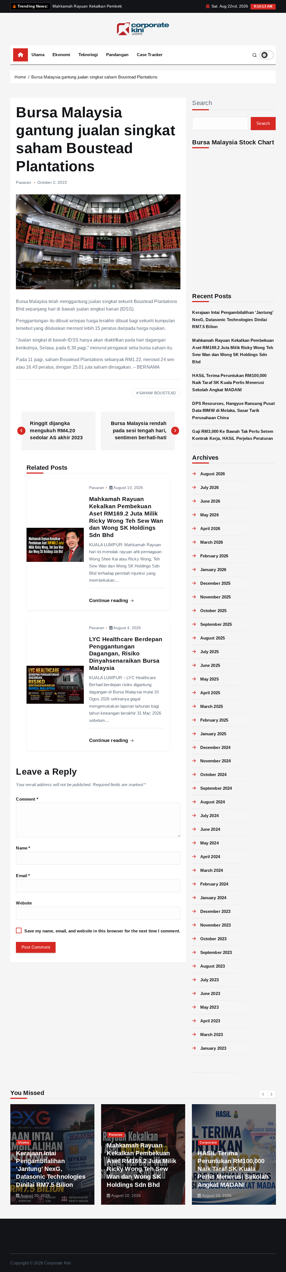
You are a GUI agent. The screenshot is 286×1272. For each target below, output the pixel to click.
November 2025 (215, 597)
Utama (38, 54)
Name (23, 848)
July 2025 (209, 651)
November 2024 (215, 760)
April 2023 (210, 1020)
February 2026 (214, 555)
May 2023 (209, 1007)
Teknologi (88, 54)
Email (23, 875)
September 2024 (216, 788)
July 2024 (209, 815)
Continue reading (109, 600)
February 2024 (214, 884)
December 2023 (215, 911)
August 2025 (212, 638)
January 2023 (213, 1048)
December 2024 (215, 747)
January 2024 (213, 897)
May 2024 (209, 843)
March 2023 (211, 1034)
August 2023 (212, 966)
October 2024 (213, 774)
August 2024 (212, 802)
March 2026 (211, 542)
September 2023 (216, 952)
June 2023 (210, 993)
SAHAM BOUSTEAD (157, 393)
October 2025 (213, 610)
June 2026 (210, 501)
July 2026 (209, 487)
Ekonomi (61, 54)
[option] (52, 1154)
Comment (27, 799)
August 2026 (212, 473)
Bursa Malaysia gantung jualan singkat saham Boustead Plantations (94, 77)
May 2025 (209, 679)
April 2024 (210, 856)
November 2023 (215, 925)
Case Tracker (150, 54)
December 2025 (215, 583)
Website (24, 903)
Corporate (208, 1142)
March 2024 (211, 870)
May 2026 (209, 514)
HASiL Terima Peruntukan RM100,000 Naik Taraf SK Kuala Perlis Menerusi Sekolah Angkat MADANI (229, 382)
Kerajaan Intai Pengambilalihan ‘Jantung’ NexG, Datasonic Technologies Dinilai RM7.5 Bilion (232, 319)
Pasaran (23, 182)
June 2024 (210, 829)
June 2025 (210, 665)
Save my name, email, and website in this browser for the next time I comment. (102, 931)
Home (20, 77)
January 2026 (213, 569)
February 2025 (214, 720)
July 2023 (209, 979)
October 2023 (213, 938)
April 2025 (210, 692)
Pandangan (117, 54)
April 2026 (210, 528)
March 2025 (211, 706)
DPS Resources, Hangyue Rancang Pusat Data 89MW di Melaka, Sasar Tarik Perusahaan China (233, 410)
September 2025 (216, 624)
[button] (263, 1094)
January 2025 (213, 733)
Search (202, 102)
